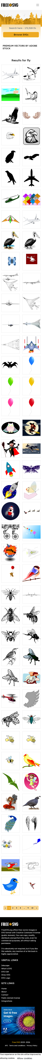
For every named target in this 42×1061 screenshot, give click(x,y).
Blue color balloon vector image (31, 368)
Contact (4, 995)
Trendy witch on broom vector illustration (31, 430)
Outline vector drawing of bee (10, 724)
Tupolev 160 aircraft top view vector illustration (31, 305)
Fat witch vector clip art (10, 453)
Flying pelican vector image (10, 120)
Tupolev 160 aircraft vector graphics (10, 285)
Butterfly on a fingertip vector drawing (31, 493)
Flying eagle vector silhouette (31, 160)
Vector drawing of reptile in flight (10, 785)
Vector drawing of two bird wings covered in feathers (31, 824)
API (6, 1046)
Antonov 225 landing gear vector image (10, 535)
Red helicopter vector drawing (10, 703)
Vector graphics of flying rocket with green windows (31, 553)
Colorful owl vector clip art (10, 432)
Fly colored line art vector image (31, 660)
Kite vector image (10, 224)
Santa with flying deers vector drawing (31, 514)
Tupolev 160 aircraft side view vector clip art (31, 284)
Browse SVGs (21, 34)
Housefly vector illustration (10, 618)
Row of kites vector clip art (31, 536)
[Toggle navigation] (38, 5)
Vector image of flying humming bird (31, 889)
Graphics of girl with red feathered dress (10, 805)
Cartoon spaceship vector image (31, 348)
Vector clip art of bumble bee (31, 640)
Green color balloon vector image (10, 389)
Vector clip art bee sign (10, 599)
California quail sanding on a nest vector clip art (31, 805)
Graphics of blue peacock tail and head (10, 827)
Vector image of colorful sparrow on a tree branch (31, 575)
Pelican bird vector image (10, 245)
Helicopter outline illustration (31, 868)
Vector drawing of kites (31, 202)
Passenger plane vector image (31, 223)
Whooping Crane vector (31, 78)
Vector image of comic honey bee (10, 743)
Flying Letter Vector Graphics (10, 98)
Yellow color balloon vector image (31, 389)
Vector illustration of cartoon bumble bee (10, 763)
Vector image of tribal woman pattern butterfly (31, 471)
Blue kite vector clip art (31, 849)
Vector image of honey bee (10, 640)
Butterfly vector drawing (10, 265)
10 (32, 908)
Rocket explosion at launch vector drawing (10, 555)
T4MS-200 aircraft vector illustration (10, 348)
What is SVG (6, 968)
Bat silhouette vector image (10, 369)
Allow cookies (24, 1058)
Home (4, 988)
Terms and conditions (17, 1046)
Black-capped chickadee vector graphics (31, 96)
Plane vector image (10, 78)
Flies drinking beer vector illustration (10, 847)
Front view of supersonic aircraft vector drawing (10, 325)
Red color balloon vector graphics (31, 410)
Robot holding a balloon (10, 578)
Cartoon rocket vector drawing (10, 494)
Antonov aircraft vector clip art (31, 598)
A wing (28, 704)
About (4, 992)
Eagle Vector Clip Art (31, 140)
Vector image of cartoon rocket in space (10, 514)
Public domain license (10, 998)
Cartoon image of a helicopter (10, 869)
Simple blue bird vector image (10, 889)
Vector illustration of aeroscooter (31, 681)
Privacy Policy (32, 1046)
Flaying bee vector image (31, 619)
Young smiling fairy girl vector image (31, 785)
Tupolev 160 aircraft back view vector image (10, 305)
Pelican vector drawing (31, 245)
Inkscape (5, 965)
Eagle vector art (10, 140)
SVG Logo (5, 978)
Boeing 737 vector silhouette (31, 181)
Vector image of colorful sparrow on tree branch (31, 763)
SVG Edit (5, 972)
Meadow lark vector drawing (10, 661)
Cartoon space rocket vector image (10, 473)
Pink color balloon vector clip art (10, 410)
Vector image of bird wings (31, 120)
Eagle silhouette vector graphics (10, 180)
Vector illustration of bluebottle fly (31, 723)
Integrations (6, 1001)
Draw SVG (5, 975)
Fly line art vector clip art (10, 682)
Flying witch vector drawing (31, 453)
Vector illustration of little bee (31, 743)
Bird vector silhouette (10, 161)
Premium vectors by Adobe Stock (20, 47)
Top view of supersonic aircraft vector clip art (31, 325)
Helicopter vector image (10, 203)
